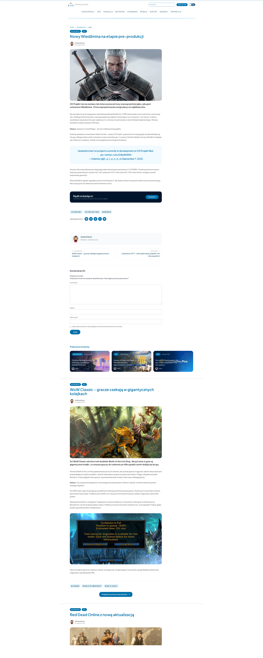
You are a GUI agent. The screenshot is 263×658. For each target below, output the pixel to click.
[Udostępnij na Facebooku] (86, 219)
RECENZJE (120, 12)
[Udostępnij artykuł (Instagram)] (91, 219)
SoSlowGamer (80, 43)
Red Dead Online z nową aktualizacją (102, 614)
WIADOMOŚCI (88, 12)
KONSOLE (108, 12)
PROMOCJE (176, 12)
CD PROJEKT (76, 212)
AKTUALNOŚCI (81, 27)
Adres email (74, 317)
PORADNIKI (132, 12)
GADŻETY (164, 12)
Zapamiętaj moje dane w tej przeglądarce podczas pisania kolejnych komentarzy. (97, 326)
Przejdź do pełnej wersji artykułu (114, 594)
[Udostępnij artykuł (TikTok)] (95, 219)
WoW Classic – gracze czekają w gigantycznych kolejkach (112, 391)
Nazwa (72, 308)
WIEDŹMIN (106, 212)
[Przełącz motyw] (192, 4)
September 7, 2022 (132, 158)
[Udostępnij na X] (100, 219)
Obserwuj (152, 197)
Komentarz (74, 282)
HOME (72, 27)
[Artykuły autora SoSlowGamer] (75, 239)
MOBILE (143, 12)
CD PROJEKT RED (92, 212)
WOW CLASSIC (111, 586)
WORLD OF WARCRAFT (92, 586)
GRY (99, 12)
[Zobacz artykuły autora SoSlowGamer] (72, 44)
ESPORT (153, 12)
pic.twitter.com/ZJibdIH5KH (115, 154)
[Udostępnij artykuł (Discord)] (104, 219)
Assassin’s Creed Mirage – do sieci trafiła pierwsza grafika (99, 129)
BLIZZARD (75, 586)
